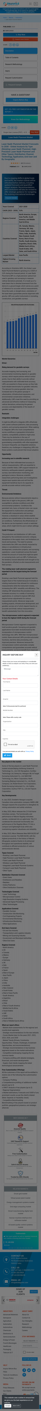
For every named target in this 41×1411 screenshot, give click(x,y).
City (4, 730)
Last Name (6, 690)
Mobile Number (8, 710)
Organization (7, 721)
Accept (7, 1406)
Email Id (5, 699)
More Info (16, 1406)
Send (9, 755)
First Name (6, 682)
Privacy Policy (30, 751)
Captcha (5, 739)
